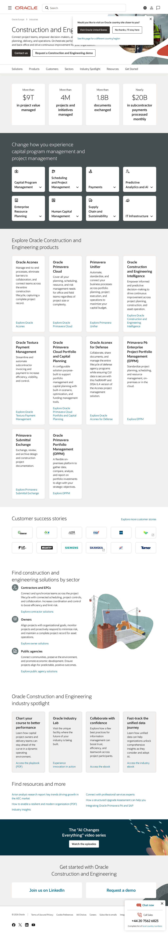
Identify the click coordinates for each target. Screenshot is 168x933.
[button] (10, 8)
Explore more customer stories (138, 519)
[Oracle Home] (26, 8)
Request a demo (121, 890)
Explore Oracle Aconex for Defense (101, 417)
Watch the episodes (84, 844)
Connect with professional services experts (110, 794)
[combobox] (84, 8)
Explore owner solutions (35, 643)
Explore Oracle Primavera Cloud (62, 324)
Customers (52, 69)
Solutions (17, 69)
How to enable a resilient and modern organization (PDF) (44, 804)
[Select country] (145, 8)
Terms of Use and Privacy (42, 914)
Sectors (69, 69)
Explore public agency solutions (39, 671)
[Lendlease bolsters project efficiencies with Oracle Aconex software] (145, 532)
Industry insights (21, 809)
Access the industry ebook (138, 764)
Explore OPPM (61, 493)
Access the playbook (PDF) (27, 764)
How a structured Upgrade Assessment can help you (116, 800)
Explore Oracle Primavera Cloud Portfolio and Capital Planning (64, 413)
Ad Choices (81, 914)
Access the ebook (100, 766)
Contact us (21, 53)
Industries (33, 19)
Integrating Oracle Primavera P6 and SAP (109, 805)
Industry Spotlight (90, 69)
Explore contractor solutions (37, 611)
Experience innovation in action (64, 764)
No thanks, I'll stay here (127, 29)
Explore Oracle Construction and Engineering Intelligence (137, 321)
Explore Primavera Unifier (100, 324)
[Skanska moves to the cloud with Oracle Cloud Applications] (96, 547)
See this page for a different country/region (98, 38)
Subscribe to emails (108, 914)
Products (34, 69)
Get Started (131, 69)
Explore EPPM (135, 419)
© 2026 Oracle (18, 914)
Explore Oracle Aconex (24, 324)
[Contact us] (158, 8)
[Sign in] (152, 8)
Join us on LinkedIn (47, 890)
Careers (93, 914)
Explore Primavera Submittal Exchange (27, 491)
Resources (113, 69)
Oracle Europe (18, 19)
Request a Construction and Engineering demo (64, 53)
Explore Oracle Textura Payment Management (25, 415)
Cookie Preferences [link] (64, 914)
